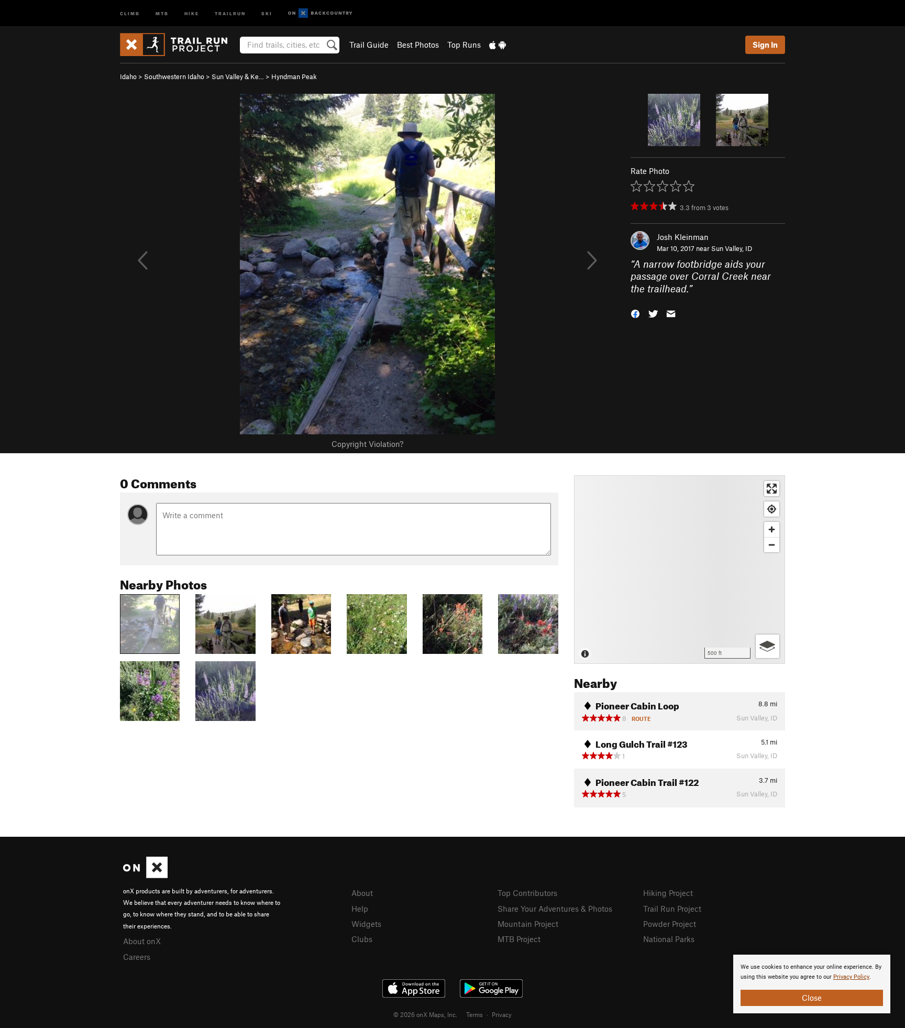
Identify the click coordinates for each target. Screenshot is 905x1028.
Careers (136, 956)
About (362, 893)
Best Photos (418, 44)
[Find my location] (771, 509)
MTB (162, 12)
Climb (130, 12)
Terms (474, 1014)
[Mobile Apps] (497, 44)
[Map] (680, 569)
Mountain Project (528, 923)
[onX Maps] (145, 875)
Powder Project (669, 923)
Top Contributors (527, 893)
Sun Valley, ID (731, 248)
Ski (266, 12)
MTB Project (519, 939)
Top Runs (464, 44)
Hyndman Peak (294, 76)
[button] (635, 313)
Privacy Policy (851, 977)
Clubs (361, 939)
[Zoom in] (771, 529)
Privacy (502, 1014)
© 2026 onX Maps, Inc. (425, 1014)
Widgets (366, 923)
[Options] (767, 646)
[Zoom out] (771, 544)
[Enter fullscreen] (771, 488)
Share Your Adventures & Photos (555, 908)
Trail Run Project (672, 908)
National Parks (668, 939)
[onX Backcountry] (320, 13)
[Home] (179, 44)
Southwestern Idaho (174, 76)
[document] (812, 984)
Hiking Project (668, 893)
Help (359, 908)
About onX (142, 941)
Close (812, 997)
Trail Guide (369, 44)
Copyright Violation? (367, 444)
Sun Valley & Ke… (238, 76)
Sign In (765, 44)
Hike (191, 12)
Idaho (128, 76)
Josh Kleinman (683, 237)
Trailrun (230, 12)
